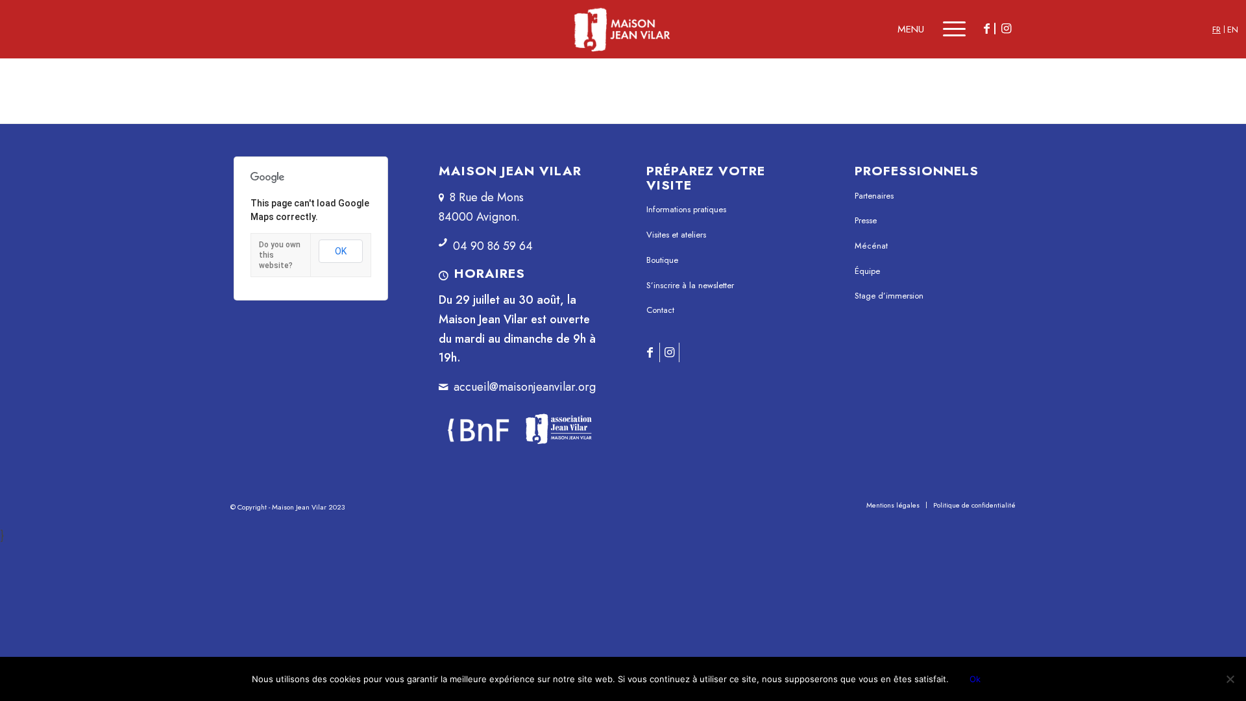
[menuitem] (893, 505)
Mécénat (871, 246)
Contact (660, 310)
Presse (866, 220)
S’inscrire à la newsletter (690, 285)
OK (341, 251)
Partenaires (874, 196)
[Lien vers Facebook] (986, 28)
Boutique (662, 260)
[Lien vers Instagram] (1006, 28)
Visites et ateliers (676, 234)
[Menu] (945, 29)
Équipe (867, 271)
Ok (975, 679)
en (1232, 29)
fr (1216, 29)
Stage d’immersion (889, 295)
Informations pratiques (686, 209)
